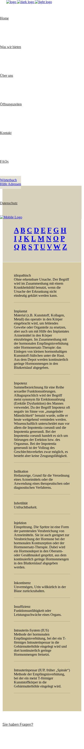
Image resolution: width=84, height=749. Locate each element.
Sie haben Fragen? (17, 724)
